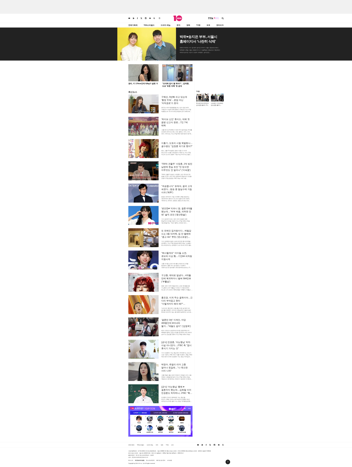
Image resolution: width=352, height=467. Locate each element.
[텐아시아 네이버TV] (133, 18)
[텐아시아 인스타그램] (146, 18)
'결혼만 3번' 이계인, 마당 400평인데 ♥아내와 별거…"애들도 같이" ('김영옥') (176, 323)
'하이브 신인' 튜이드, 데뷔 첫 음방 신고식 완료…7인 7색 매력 (175, 122)
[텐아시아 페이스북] (137, 18)
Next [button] (189, 425)
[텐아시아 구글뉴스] (154, 18)
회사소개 (130, 460)
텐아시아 (137, 463)
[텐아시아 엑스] (141, 18)
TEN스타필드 (149, 25)
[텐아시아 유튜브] (129, 18)
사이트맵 (169, 460)
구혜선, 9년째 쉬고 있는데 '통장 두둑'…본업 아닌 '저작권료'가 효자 (174, 100)
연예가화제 (133, 25)
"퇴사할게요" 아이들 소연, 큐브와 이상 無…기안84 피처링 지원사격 (176, 256)
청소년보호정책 (150, 460)
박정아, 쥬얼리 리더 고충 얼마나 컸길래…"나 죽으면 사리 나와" (174, 367)
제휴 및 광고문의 (160, 460)
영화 (188, 25)
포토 (208, 25)
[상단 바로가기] (227, 462)
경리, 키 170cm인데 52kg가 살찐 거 (143, 83)
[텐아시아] (178, 18)
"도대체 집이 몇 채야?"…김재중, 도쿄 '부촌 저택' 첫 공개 (175, 84)
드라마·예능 (165, 25)
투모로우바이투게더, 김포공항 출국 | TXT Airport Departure (202, 105)
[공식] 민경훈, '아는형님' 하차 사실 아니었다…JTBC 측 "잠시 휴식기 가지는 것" (176, 345)
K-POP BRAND (140, 413)
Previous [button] (132, 425)
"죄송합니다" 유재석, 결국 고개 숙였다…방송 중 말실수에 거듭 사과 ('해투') (176, 189)
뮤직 (178, 25)
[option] (160, 425)
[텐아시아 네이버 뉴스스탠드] (150, 18)
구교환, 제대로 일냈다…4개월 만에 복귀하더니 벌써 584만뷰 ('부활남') (176, 278)
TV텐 (198, 25)
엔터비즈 (220, 25)
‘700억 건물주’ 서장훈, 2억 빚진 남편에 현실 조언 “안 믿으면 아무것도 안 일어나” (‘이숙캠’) (176, 167)
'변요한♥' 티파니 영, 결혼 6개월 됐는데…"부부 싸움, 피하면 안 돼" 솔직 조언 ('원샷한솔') (176, 211)
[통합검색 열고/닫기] (223, 18)
